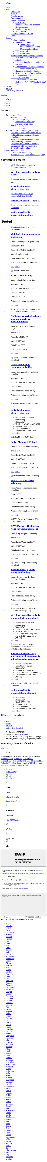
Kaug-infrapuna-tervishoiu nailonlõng (29, 67)
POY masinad (20, 23)
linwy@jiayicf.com (13, 801)
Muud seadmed (21, 31)
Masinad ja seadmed (18, 20)
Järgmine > (7, 715)
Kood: (13, 337)
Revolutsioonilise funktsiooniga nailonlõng (27, 56)
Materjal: (14, 341)
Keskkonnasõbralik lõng (20, 78)
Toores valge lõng (27, 45)
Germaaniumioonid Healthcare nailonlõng (22, 365)
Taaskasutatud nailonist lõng (26, 80)
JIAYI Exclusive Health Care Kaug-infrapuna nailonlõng (25, 527)
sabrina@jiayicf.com (20, 734)
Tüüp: (13, 345)
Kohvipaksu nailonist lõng (25, 75)
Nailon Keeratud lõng (21, 275)
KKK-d (9, 89)
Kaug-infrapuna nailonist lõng (16, 765)
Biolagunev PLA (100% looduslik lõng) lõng (28, 155)
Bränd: (13, 333)
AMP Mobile (28, 759)
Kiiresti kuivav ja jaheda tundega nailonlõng (23, 570)
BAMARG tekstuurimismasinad (27, 25)
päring (13, 267)
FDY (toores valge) (22, 51)
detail (17, 267)
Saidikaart (18, 759)
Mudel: (13, 326)
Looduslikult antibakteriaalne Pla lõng (31, 761)
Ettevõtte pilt (15, 12)
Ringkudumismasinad (23, 29)
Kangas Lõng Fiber (8, 761)
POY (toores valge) (22, 53)
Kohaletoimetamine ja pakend (22, 34)
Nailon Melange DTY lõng (24, 442)
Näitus (13, 36)
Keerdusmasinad (21, 27)
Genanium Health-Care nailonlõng (28, 73)
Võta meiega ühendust (14, 91)
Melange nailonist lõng (29, 49)
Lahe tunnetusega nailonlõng (26, 69)
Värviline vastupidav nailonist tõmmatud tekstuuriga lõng (25, 616)
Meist (8, 9)
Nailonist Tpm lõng (8, 763)
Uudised (9, 86)
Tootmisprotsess (17, 18)
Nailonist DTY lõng (23, 42)
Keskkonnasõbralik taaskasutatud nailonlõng (23, 691)
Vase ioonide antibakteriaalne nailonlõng (26, 133)
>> (12, 715)
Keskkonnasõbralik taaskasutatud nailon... (22, 213)
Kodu (8, 7)
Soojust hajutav (22, 763)
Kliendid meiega (17, 16)
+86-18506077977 (13, 820)
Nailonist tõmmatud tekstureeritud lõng (20, 187)
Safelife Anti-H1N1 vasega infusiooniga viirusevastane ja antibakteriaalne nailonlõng (25, 656)
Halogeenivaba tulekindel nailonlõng (29, 71)
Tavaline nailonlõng (18, 40)
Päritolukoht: (15, 349)
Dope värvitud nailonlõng (30, 47)
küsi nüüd (4, 748)
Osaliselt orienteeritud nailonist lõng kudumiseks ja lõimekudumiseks (26, 319)
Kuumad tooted (7, 759)
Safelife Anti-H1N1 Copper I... (25, 200)
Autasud (14, 14)
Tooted (8, 38)
